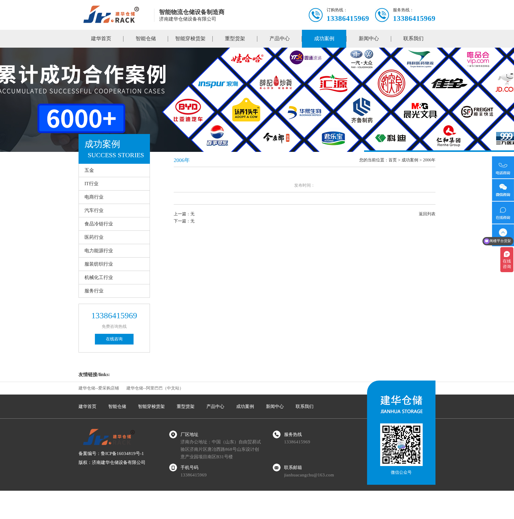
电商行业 (94, 197)
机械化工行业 (98, 277)
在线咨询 (114, 339)
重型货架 (235, 38)
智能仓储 (146, 38)
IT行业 (91, 183)
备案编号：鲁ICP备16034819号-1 (111, 453)
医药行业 (94, 237)
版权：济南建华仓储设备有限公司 (112, 462)
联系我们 (413, 38)
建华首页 (101, 38)
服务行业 (94, 290)
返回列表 (427, 214)
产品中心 (279, 38)
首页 (392, 160)
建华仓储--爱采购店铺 (99, 388)
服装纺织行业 (98, 263)
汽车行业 (94, 210)
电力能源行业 (98, 250)
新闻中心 (369, 38)
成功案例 (324, 38)
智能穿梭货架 (190, 38)
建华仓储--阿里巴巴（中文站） (155, 388)
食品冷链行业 (98, 223)
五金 (89, 170)
